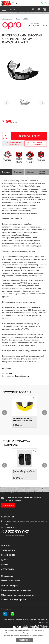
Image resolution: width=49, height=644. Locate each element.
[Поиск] (32, 9)
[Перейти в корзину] (44, 9)
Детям (4, 564)
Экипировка (7, 19)
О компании (7, 576)
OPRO (25, 19)
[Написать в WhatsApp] (42, 3)
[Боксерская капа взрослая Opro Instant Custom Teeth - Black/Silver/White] (24, 102)
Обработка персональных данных (18, 595)
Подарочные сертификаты (14, 599)
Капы (18, 19)
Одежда (5, 545)
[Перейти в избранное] (39, 9)
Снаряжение (8, 555)
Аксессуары (7, 569)
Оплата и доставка (10, 581)
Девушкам (7, 560)
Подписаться (8, 505)
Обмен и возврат (9, 585)
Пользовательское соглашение (16, 590)
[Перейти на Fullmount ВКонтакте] (5, 614)
